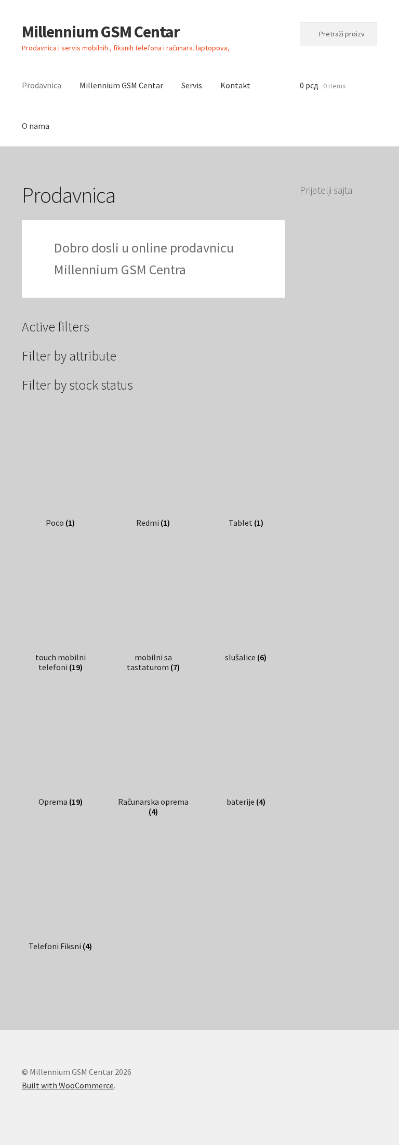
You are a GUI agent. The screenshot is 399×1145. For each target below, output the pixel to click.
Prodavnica (41, 85)
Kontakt (235, 85)
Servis (191, 85)
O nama (35, 126)
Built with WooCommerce (68, 1085)
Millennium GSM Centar (101, 31)
